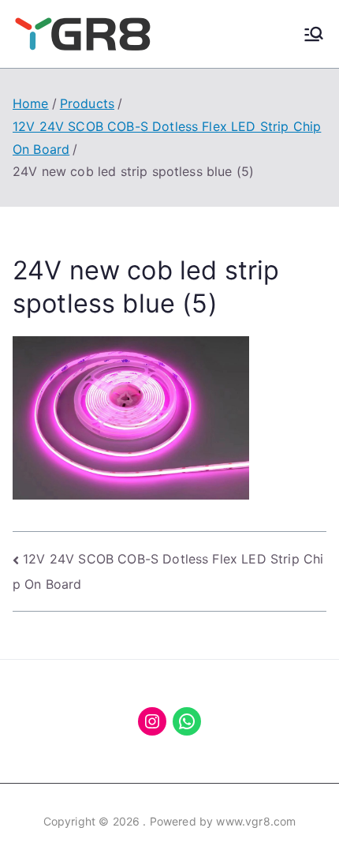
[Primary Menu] (313, 34)
